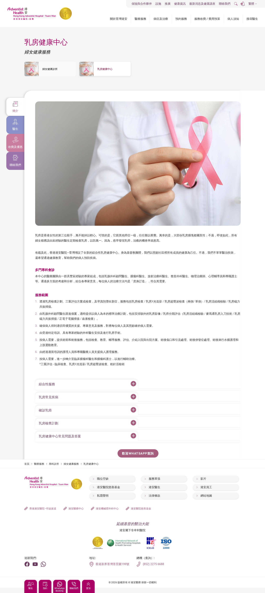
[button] (252, 3)
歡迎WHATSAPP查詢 (138, 453)
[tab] (15, 107)
